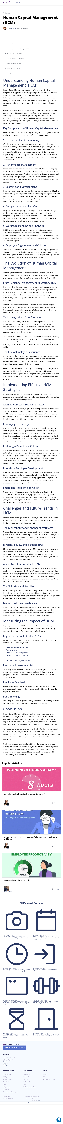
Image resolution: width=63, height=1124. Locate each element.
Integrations (6, 1087)
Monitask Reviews (5, 1062)
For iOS (25, 1084)
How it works (7, 1074)
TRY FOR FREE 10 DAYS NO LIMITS (15, 1048)
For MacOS (26, 1077)
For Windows (26, 1074)
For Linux (25, 1079)
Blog (4, 1084)
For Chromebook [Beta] (29, 1087)
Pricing (5, 1077)
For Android (26, 1082)
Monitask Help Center (49, 1079)
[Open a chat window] (58, 1119)
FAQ (44, 1077)
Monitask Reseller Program (10, 1092)
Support (45, 1074)
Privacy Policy (6, 1096)
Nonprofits (6, 1089)
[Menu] (59, 2)
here (39, 1100)
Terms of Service (7, 1079)
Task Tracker (6, 1082)
